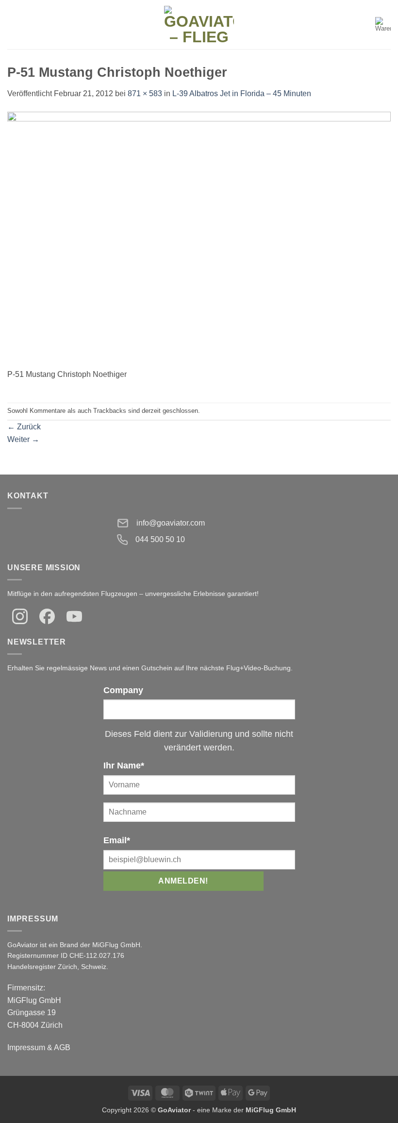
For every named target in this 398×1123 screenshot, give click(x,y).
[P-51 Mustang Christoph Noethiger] (199, 239)
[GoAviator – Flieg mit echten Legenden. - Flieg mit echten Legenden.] (199, 24)
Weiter (23, 439)
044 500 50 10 (160, 539)
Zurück (24, 427)
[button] (13, 24)
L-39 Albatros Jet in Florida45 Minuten (241, 93)
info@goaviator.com (170, 523)
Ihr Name (123, 765)
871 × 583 (145, 93)
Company (123, 690)
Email (116, 840)
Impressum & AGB (38, 1047)
